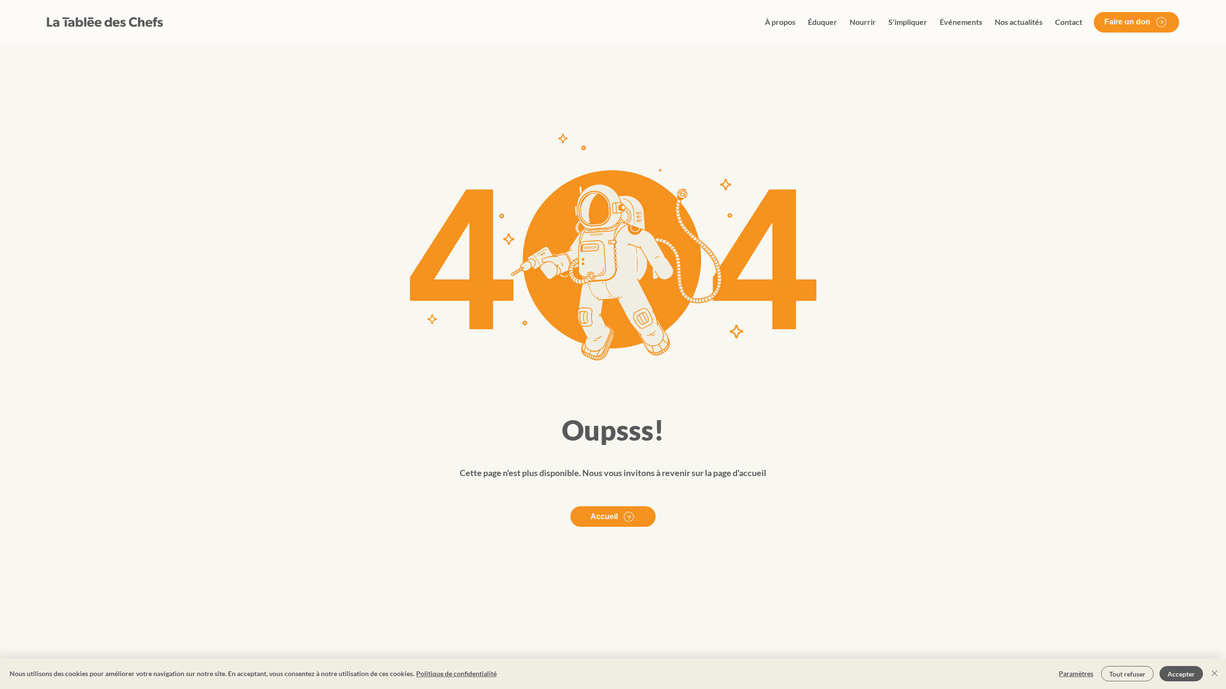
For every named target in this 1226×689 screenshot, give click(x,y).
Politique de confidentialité (456, 673)
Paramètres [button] (1076, 673)
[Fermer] (1214, 673)
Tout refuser (1127, 674)
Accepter (1181, 674)
